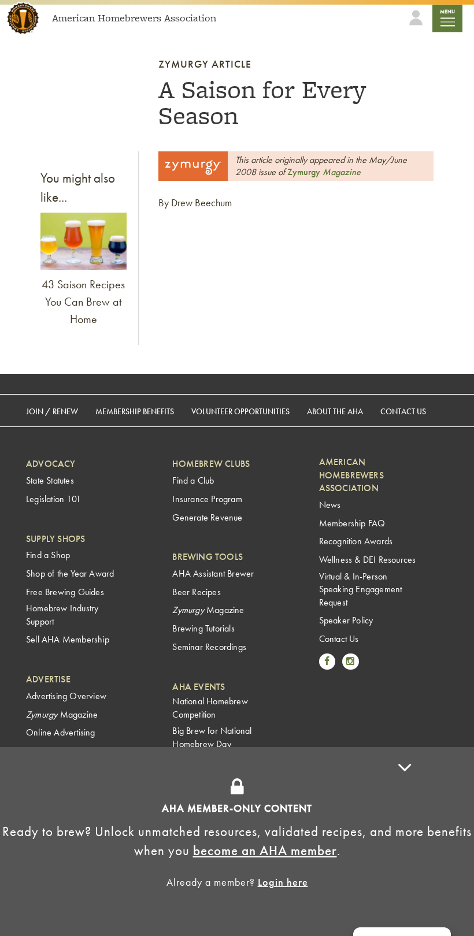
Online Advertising (60, 732)
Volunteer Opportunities (240, 411)
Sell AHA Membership (67, 639)
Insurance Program (207, 499)
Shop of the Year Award (70, 573)
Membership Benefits (134, 411)
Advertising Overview (66, 696)
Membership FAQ (352, 523)
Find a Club (193, 480)
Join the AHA (373, 768)
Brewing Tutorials (203, 628)
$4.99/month (292, 768)
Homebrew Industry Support (62, 614)
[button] (404, 841)
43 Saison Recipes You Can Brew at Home (83, 301)
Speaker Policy (346, 620)
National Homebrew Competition (209, 707)
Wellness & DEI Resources (367, 560)
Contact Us (403, 411)
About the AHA (335, 411)
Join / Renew (52, 411)
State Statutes (50, 480)
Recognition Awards (356, 541)
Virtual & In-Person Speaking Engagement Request (360, 589)
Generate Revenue (207, 517)
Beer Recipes (196, 592)
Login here (283, 882)
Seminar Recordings (209, 647)
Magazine (324, 172)
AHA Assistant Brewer (213, 573)
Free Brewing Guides (65, 592)
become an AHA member (265, 850)
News (330, 505)
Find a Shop (48, 555)
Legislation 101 (53, 499)
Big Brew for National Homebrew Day (211, 737)
